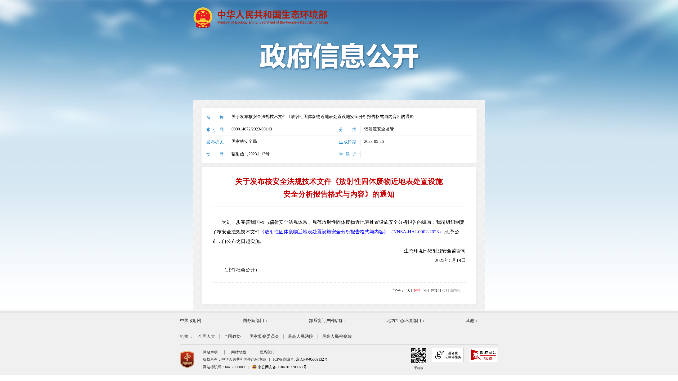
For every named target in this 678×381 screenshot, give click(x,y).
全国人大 (206, 336)
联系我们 (267, 352)
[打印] (436, 291)
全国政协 (232, 336)
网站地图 (238, 352)
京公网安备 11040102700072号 (282, 367)
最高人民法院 (300, 336)
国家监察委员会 (264, 336)
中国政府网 (190, 320)
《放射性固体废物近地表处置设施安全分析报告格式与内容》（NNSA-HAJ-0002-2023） (352, 231)
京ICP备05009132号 (312, 359)
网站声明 (210, 352)
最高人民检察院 (337, 336)
